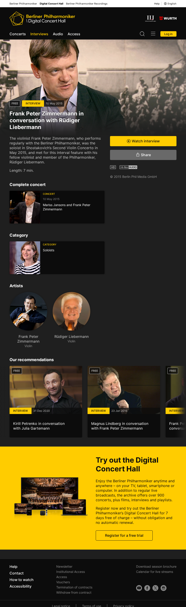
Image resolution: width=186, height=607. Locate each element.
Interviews (39, 34)
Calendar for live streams (154, 572)
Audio (58, 34)
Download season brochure (156, 566)
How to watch (22, 579)
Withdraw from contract (73, 592)
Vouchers (63, 582)
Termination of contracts (74, 587)
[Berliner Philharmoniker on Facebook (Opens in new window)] (147, 588)
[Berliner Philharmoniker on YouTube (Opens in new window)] (139, 588)
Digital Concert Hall (51, 3)
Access (74, 34)
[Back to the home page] (42, 19)
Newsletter (64, 566)
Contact (17, 573)
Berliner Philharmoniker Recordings (87, 3)
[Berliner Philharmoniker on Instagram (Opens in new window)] (163, 588)
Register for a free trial (124, 535)
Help (157, 3)
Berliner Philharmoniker (23, 3)
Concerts (18, 34)
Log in (168, 34)
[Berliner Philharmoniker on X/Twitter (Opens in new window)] (155, 588)
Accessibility (21, 586)
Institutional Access (70, 572)
